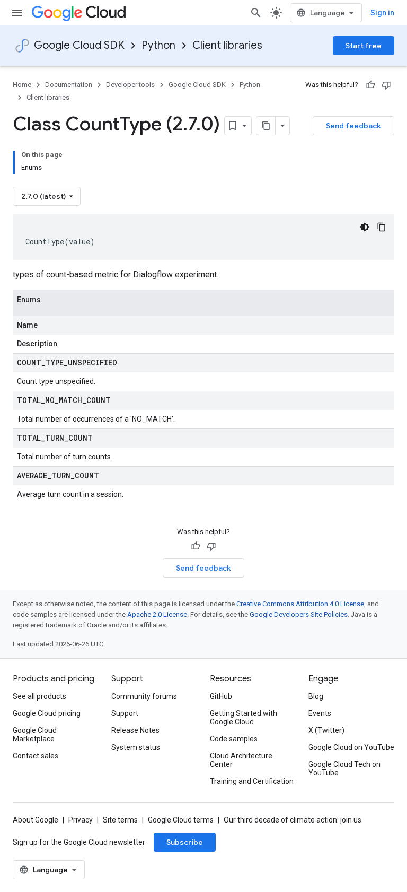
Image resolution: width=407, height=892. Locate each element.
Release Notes (135, 730)
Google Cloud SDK (79, 45)
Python (158, 45)
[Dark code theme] (364, 226)
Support (124, 713)
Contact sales (35, 755)
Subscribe (184, 842)
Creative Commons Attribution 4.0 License (300, 604)
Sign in (382, 12)
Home (22, 85)
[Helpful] (370, 85)
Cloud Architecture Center (241, 759)
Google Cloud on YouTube (351, 747)
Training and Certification (252, 781)
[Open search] (256, 12)
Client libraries (227, 45)
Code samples (234, 738)
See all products (39, 696)
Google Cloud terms (181, 820)
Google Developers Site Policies (299, 614)
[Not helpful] (386, 85)
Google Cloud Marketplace (35, 734)
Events (319, 713)
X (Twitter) (326, 730)
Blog (315, 696)
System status (135, 747)
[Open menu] (17, 12)
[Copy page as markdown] (266, 126)
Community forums (144, 696)
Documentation (68, 85)
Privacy (80, 820)
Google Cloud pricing (47, 713)
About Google (35, 820)
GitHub (221, 696)
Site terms (120, 820)
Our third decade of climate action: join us (292, 820)
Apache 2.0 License (157, 614)
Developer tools (130, 85)
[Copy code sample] (381, 226)
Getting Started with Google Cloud (243, 717)
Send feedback (353, 125)
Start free (364, 45)
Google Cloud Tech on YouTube (344, 768)
